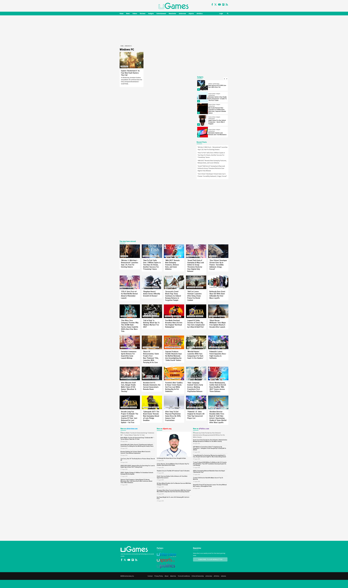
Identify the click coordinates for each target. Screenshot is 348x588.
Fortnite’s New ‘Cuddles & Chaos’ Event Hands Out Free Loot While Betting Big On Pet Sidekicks (174, 387)
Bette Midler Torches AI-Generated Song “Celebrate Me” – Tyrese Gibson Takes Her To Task (137, 438)
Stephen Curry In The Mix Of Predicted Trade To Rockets (173, 471)
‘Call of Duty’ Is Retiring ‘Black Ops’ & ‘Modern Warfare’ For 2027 (151, 323)
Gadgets (151, 13)
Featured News (212, 93)
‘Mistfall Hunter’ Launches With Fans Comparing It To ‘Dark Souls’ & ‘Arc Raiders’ (195, 354)
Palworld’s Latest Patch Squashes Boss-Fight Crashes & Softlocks (217, 354)
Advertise (173, 576)
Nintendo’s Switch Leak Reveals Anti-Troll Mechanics (217, 133)
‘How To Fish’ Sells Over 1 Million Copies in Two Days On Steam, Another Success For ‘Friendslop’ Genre (211, 155)
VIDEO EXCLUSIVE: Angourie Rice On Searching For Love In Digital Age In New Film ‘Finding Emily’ (138, 466)
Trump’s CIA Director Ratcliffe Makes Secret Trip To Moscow (208, 478)
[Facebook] (212, 4)
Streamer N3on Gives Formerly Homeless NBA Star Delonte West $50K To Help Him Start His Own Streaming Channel (174, 491)
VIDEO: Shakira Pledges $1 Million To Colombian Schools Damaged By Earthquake (137, 473)
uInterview (182, 13)
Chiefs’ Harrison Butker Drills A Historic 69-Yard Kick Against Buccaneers (172, 477)
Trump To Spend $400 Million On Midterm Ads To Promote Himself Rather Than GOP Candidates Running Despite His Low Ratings (210, 463)
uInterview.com (132, 429)
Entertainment (161, 13)
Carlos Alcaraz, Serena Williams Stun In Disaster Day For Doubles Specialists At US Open (173, 464)
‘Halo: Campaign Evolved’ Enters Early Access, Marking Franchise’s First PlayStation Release (195, 387)
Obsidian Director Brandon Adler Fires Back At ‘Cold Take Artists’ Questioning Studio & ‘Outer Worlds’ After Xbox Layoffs (218, 417)
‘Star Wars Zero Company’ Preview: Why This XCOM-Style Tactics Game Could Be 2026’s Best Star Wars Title (129, 325)
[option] (212, 86)
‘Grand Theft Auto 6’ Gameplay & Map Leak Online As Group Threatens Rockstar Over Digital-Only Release (211, 168)
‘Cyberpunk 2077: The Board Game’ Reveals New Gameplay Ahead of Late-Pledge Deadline (151, 416)
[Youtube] (219, 4)
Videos (134, 13)
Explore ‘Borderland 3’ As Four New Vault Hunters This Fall (130, 73)
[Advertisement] (174, 29)
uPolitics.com (204, 429)
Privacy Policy (158, 576)
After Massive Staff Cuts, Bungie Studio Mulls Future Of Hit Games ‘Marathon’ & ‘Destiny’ (128, 387)
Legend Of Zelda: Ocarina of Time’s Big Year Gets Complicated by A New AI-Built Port (195, 323)
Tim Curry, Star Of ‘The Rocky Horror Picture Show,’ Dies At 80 (138, 459)
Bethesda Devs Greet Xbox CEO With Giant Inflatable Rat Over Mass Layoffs (217, 294)
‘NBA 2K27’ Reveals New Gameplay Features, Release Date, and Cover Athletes (212, 162)
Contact (150, 576)
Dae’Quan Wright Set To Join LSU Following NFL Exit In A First (173, 498)
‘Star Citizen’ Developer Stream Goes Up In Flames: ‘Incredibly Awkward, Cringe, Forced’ (212, 175)
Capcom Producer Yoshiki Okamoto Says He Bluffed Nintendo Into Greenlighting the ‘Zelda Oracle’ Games (173, 355)
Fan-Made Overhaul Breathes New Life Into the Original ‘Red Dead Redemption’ (173, 323)
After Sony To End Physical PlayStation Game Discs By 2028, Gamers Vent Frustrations (173, 416)
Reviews (142, 13)
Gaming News (124, 66)
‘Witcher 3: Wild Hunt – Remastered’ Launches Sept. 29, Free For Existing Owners (212, 148)
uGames (223, 576)
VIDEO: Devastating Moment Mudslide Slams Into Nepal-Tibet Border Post (209, 471)
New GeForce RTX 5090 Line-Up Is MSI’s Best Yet (217, 86)
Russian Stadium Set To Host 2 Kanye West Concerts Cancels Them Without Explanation (135, 452)
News (128, 13)
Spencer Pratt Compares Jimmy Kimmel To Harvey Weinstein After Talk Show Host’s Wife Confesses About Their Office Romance (136, 481)
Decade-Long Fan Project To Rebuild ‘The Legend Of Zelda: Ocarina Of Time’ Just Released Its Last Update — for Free (129, 417)
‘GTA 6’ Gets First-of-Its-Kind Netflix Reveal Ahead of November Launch (129, 294)
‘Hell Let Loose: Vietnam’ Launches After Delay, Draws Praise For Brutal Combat (194, 295)
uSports (191, 13)
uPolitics (200, 13)
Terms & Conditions (184, 576)
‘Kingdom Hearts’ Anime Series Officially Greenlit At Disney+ (151, 293)
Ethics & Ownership (198, 576)
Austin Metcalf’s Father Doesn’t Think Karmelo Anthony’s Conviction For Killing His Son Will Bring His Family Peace (137, 445)
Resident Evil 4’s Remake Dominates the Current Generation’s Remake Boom (151, 386)
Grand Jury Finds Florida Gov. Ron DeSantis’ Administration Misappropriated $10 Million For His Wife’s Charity (210, 440)
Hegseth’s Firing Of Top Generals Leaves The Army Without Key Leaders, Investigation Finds (210, 485)
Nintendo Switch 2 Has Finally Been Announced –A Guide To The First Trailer (217, 98)
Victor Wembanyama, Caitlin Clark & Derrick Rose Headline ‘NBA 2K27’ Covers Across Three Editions (217, 387)
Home (121, 13)
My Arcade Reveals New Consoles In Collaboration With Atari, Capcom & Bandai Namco (217, 110)
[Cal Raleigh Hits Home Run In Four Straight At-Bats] (174, 444)
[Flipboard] (223, 4)
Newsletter (172, 13)
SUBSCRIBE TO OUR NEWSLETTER (210, 559)
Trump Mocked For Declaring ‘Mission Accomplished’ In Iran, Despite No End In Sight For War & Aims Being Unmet (209, 456)
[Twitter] (215, 4)
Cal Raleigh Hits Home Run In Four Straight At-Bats (171, 458)
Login (221, 13)
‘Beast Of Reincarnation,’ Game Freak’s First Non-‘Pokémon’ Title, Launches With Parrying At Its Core (151, 357)
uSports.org (167, 429)
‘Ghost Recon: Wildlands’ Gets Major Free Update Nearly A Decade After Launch (217, 323)
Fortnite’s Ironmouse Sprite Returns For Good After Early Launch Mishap (128, 354)
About (166, 576)
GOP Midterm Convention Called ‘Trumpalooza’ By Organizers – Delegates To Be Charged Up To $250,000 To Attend (209, 448)
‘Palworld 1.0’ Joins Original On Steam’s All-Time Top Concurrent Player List (196, 415)
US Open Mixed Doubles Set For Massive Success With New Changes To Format (174, 484)
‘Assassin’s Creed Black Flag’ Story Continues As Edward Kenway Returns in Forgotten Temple (173, 295)
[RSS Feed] (227, 4)
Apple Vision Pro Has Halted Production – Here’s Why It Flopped (217, 122)
